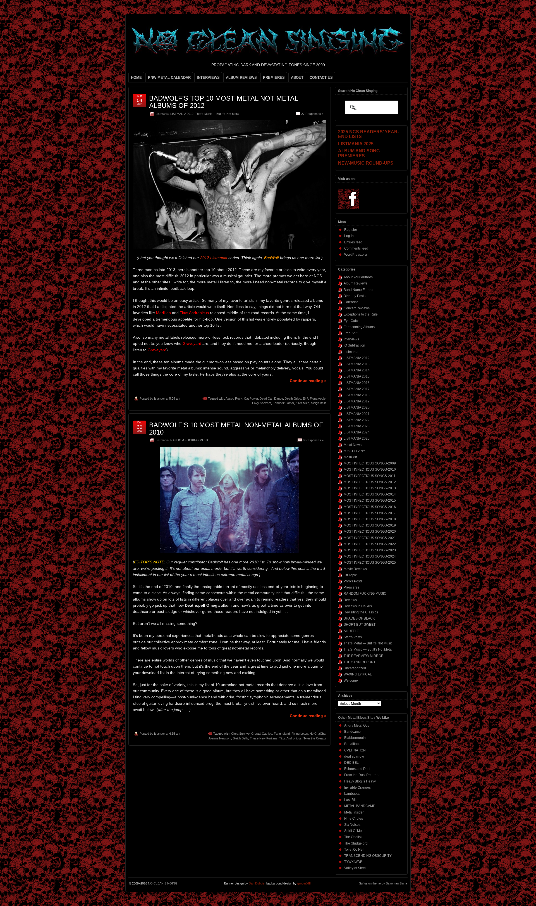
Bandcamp (352, 732)
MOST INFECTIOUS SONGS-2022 (370, 544)
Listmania (162, 113)
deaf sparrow (354, 756)
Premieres (351, 587)
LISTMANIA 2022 (357, 420)
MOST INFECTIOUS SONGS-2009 (370, 463)
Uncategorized (355, 668)
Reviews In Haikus (358, 606)
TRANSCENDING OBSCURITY (368, 856)
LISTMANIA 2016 (357, 383)
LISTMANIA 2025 (357, 438)
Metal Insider (354, 812)
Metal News (353, 445)
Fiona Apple (318, 398)
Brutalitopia (353, 744)
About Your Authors (358, 277)
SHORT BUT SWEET (359, 625)
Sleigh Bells (318, 403)
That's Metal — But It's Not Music (368, 643)
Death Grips (293, 398)
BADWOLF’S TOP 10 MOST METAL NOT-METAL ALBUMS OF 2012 (223, 101)
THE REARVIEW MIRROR (364, 656)
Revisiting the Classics (361, 612)
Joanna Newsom (219, 738)
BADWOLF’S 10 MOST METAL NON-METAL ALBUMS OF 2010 (236, 428)
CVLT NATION (355, 750)
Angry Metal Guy (356, 725)
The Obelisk (353, 837)
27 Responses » (312, 113)
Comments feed (356, 248)
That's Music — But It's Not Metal (368, 649)
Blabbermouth (355, 738)
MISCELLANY (354, 451)
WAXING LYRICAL (358, 674)
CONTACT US (321, 77)
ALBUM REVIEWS (241, 77)
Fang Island (282, 733)
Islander (159, 398)
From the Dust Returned (362, 775)
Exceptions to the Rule (361, 314)
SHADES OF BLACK (359, 618)
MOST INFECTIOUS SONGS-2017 (370, 513)
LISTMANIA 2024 (357, 432)
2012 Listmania (213, 257)
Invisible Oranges (357, 787)
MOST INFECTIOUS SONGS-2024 (370, 556)
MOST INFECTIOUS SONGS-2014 (370, 494)
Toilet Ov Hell (354, 850)
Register (350, 230)
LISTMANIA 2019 (357, 401)
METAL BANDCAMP (359, 806)
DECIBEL (351, 763)
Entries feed (353, 242)
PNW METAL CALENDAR (169, 77)
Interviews (351, 339)
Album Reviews (355, 283)
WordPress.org (355, 255)
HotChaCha (318, 733)
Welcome (351, 680)
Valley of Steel (355, 868)
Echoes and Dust (357, 769)
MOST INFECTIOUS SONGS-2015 (370, 500)
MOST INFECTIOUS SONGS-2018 (370, 519)
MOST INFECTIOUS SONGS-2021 (370, 538)
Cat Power (251, 398)
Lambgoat (352, 794)
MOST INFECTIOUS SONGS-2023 (370, 550)
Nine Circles (353, 818)
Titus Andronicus (290, 738)
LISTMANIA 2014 (357, 370)
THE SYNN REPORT (359, 662)
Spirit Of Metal (354, 831)
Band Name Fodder (359, 290)
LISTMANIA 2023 (357, 426)
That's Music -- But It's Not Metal (217, 113)
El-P (305, 398)
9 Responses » (313, 440)
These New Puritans (263, 738)
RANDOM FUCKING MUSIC (189, 440)
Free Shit (350, 333)
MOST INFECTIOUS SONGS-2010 (370, 469)
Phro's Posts (353, 581)
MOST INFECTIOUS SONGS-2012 (370, 482)
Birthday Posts (354, 296)
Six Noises (352, 825)
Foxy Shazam (261, 403)
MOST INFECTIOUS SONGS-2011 (370, 476)
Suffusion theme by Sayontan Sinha (383, 883)
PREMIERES (274, 77)
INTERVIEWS (208, 77)
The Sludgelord (356, 843)
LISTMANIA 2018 (357, 395)
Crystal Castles (261, 733)
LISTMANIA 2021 (357, 414)
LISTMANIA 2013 (357, 364)
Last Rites (351, 800)
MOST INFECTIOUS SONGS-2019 (370, 525)
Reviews (350, 600)
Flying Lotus (299, 733)
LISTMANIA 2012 (181, 113)
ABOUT (297, 77)
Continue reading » (308, 380)
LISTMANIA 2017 (357, 389)
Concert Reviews (357, 308)
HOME (136, 77)
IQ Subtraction (354, 345)
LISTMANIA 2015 (357, 376)
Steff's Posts (353, 637)
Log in (349, 236)
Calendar (351, 302)
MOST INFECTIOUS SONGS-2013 (370, 488)
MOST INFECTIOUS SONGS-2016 (370, 507)
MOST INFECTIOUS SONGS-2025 (370, 563)
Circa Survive (240, 733)
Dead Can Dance (271, 398)
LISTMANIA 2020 (357, 407)
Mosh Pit (350, 457)
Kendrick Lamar (283, 403)
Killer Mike (302, 403)
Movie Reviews (355, 569)
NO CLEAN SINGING (163, 883)
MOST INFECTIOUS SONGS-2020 (370, 531)
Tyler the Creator (314, 738)
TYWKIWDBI (353, 862)
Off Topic (350, 575)
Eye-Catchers (354, 321)
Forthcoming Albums (359, 327)
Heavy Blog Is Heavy (360, 781)
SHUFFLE (351, 631)
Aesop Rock (234, 398)
